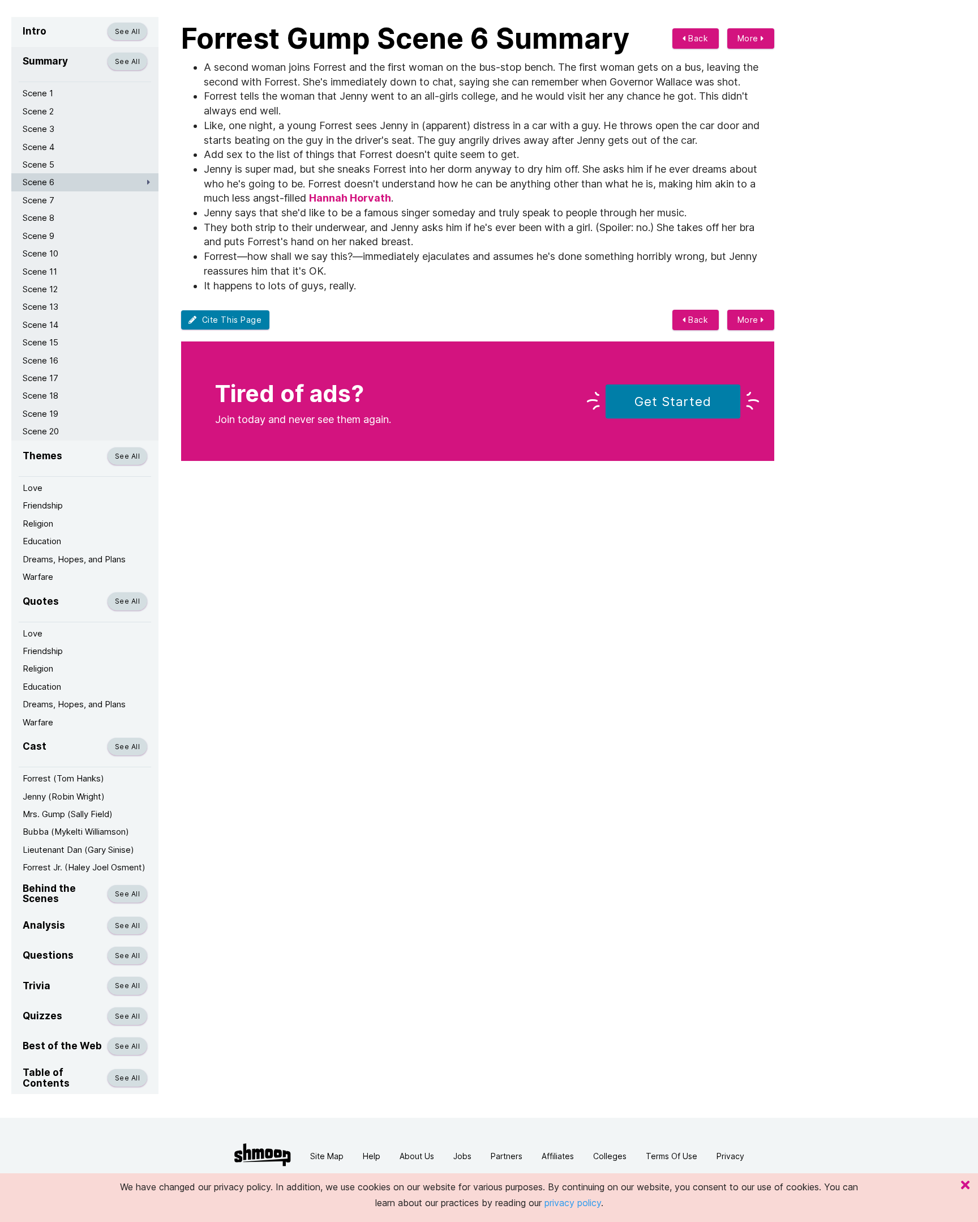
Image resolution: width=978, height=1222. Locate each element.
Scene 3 (38, 128)
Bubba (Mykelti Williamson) (76, 831)
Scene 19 (40, 413)
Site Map (327, 1156)
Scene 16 (40, 360)
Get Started (672, 401)
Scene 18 (40, 395)
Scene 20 (41, 431)
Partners (506, 1156)
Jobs (462, 1156)
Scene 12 (40, 289)
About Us (417, 1156)
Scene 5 (38, 164)
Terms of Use (671, 1156)
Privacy (730, 1156)
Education (42, 541)
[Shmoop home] (262, 1155)
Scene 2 (38, 111)
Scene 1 (38, 93)
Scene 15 (40, 342)
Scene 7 (38, 200)
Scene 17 (40, 378)
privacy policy (572, 1202)
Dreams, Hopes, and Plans (74, 559)
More (749, 38)
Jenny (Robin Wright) (64, 796)
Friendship (43, 505)
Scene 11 (40, 271)
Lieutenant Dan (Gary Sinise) (78, 849)
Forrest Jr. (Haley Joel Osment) (84, 867)
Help (371, 1156)
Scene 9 (38, 235)
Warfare (38, 576)
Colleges (610, 1156)
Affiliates (558, 1156)
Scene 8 (38, 217)
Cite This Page (229, 319)
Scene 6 (38, 182)
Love (32, 487)
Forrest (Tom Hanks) (63, 778)
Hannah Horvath (350, 198)
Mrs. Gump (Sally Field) (68, 814)
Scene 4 (38, 147)
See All (127, 31)
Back (697, 38)
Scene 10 (40, 253)
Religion (38, 523)
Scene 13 (40, 306)
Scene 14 (40, 324)
